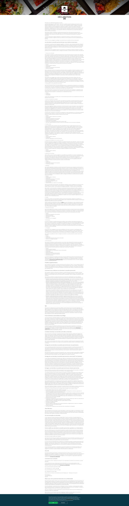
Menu (57, 1)
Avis (60, 1)
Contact (64, 1)
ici (56, 399)
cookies (62, 202)
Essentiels (63, 502)
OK (53, 502)
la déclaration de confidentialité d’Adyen (56, 259)
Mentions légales (70, 1)
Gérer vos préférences (69, 499)
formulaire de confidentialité (55, 456)
